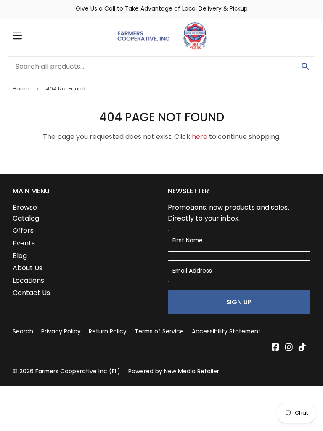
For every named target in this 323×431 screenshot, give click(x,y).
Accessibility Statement (226, 331)
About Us (27, 268)
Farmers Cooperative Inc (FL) (77, 371)
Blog (20, 256)
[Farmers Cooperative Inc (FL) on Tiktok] (302, 348)
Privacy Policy (61, 331)
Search (23, 331)
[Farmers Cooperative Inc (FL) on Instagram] (289, 348)
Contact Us (31, 293)
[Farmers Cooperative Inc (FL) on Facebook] (275, 348)
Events (24, 243)
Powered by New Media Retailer (173, 371)
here (199, 136)
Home (21, 89)
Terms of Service (159, 331)
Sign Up (239, 302)
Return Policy (108, 331)
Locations (28, 280)
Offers (23, 230)
